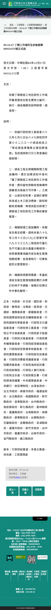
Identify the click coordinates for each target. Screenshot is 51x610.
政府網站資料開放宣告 (29, 575)
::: (5, 25)
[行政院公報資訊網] (42, 558)
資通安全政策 (44, 573)
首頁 (11, 25)
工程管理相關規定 (34, 25)
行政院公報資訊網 (36, 574)
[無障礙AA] (21, 558)
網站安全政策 (22, 573)
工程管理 (20, 25)
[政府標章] (10, 561)
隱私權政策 (7, 573)
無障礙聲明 (14, 573)
